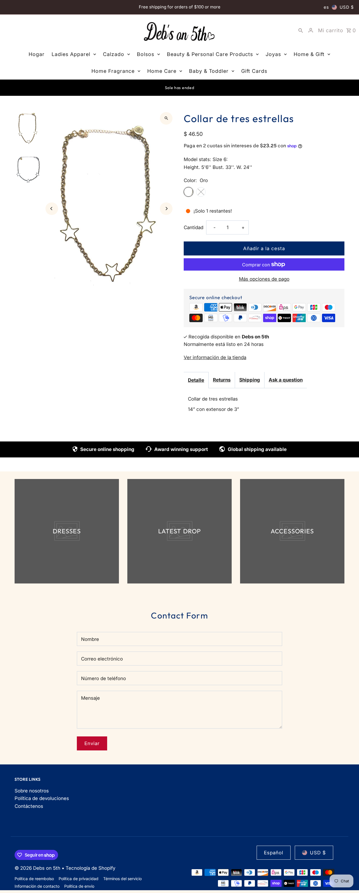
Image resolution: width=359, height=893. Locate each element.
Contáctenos (29, 806)
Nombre (90, 639)
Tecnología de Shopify (90, 868)
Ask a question (286, 380)
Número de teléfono (103, 678)
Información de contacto (37, 886)
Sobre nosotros (32, 791)
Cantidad (193, 227)
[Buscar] (300, 30)
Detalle (196, 380)
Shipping (249, 380)
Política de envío (79, 886)
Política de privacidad (78, 878)
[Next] (166, 208)
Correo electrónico (102, 659)
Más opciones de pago (264, 279)
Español (273, 852)
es (326, 7)
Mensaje (90, 698)
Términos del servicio (122, 878)
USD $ (347, 7)
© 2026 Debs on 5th (38, 868)
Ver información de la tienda (215, 357)
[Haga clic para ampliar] (166, 118)
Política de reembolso (34, 878)
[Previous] (51, 208)
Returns (222, 380)
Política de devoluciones (42, 798)
